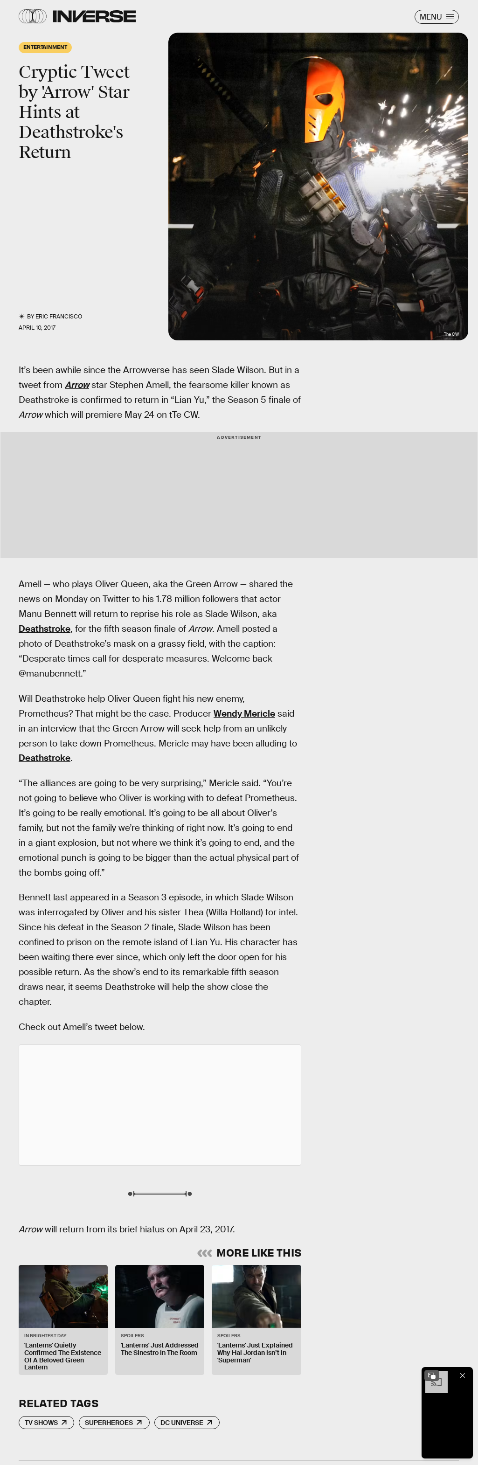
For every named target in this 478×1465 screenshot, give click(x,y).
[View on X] (160, 1105)
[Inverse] (94, 16)
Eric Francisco (58, 316)
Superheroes (109, 1422)
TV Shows (41, 1422)
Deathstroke (44, 629)
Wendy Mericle (244, 713)
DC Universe (181, 1422)
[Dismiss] (462, 1375)
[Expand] (431, 1375)
